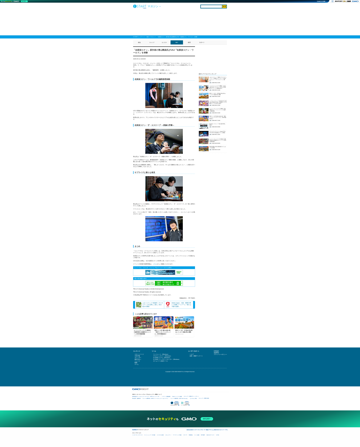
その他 (217, 434)
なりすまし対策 (193, 398)
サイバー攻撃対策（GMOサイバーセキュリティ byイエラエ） (156, 398)
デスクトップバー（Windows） (162, 356)
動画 (136, 362)
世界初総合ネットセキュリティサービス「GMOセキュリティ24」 (146, 396)
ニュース (137, 361)
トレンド (151, 42)
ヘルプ (192, 354)
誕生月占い (138, 359)
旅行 (148, 37)
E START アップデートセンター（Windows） (166, 359)
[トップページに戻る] (140, 6)
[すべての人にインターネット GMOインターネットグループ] (347, 1)
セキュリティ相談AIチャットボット (191, 396)
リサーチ (185, 434)
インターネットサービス (137, 434)
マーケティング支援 (177, 434)
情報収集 (191, 434)
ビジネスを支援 (160, 434)
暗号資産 (203, 434)
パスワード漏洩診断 (166, 396)
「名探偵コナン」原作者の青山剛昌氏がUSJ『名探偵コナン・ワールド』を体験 (177, 37)
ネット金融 (196, 434)
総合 (139, 42)
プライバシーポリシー (220, 354)
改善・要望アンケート (196, 356)
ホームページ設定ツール (160, 361)
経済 (189, 42)
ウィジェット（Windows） (161, 354)
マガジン (152, 37)
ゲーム (137, 364)
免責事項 (216, 352)
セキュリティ (168, 434)
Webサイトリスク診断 (177, 396)
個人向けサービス (210, 434)
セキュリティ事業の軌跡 (204, 398)
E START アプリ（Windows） (162, 357)
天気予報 (137, 356)
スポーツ (201, 42)
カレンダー (138, 357)
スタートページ (139, 354)
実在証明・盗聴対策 (136, 398)
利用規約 (216, 351)
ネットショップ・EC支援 (149, 434)
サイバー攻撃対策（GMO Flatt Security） (179, 398)
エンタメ (164, 42)
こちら (155, 264)
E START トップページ (139, 37)
